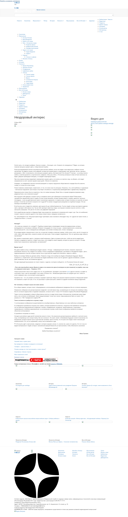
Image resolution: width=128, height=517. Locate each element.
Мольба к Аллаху (27, 58)
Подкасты (102, 23)
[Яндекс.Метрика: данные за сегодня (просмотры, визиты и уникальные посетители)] (19, 511)
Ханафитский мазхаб (32, 48)
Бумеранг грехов (19, 357)
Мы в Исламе (90, 454)
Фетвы (45, 21)
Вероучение (36, 21)
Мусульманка (70, 21)
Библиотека (102, 19)
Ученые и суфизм (31, 57)
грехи (68, 271)
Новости (19, 21)
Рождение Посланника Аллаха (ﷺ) (26, 442)
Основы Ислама (27, 38)
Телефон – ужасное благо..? (22, 346)
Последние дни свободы (23, 385)
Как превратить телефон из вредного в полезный (28, 344)
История (52, 21)
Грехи (24, 95)
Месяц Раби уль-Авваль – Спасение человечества (63, 442)
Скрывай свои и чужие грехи (22, 341)
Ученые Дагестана (28, 85)
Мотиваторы (102, 30)
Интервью (102, 26)
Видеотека (102, 21)
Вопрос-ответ (104, 452)
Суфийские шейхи (28, 71)
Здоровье (92, 21)
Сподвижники (26, 69)
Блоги (74, 456)
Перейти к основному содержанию (10, 1)
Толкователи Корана (32, 79)
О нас (101, 31)
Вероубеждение (27, 39)
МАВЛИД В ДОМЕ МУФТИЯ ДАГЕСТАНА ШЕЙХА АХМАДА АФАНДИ (102, 122)
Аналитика (27, 21)
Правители (26, 86)
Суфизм (25, 55)
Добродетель (26, 93)
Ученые (25, 72)
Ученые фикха (30, 76)
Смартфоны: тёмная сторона (22, 352)
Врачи (28, 78)
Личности (60, 21)
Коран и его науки (28, 41)
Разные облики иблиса (88, 442)
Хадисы (28, 53)
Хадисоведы (29, 83)
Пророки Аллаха (27, 67)
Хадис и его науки (28, 50)
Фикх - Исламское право (30, 43)
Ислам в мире (27, 92)
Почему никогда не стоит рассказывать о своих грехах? (30, 349)
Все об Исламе (81, 21)
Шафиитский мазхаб (32, 46)
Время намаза (41, 10)
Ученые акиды (30, 74)
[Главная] (25, 11)
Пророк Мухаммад (28, 65)
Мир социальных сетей (21, 354)
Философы (29, 81)
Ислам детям (103, 28)
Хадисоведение (30, 52)
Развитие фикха (30, 45)
